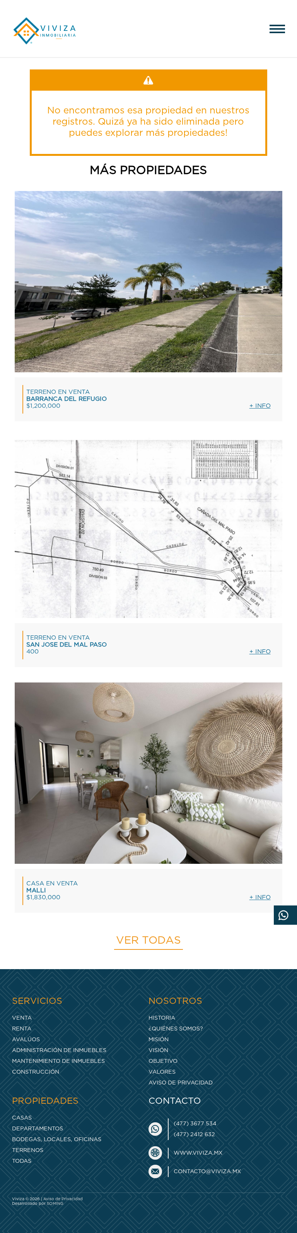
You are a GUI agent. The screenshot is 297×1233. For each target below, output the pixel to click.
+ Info (260, 406)
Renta (21, 1029)
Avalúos (26, 1039)
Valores (162, 1072)
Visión (158, 1050)
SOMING (55, 1204)
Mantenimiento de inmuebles (58, 1061)
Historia (161, 1018)
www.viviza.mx (198, 1153)
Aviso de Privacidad (180, 1083)
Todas (21, 1161)
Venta (22, 1018)
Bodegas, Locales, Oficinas (56, 1139)
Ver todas (148, 940)
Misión (158, 1039)
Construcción (35, 1072)
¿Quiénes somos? (175, 1029)
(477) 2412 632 (194, 1134)
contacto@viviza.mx (207, 1171)
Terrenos (27, 1150)
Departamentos (37, 1129)
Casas (22, 1118)
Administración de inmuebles (59, 1050)
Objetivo (163, 1061)
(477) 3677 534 (195, 1124)
